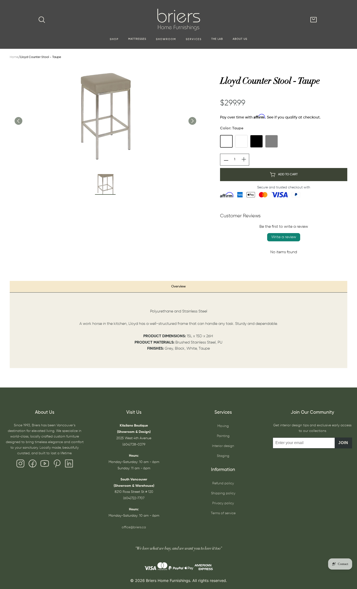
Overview (178, 286)
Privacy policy (223, 503)
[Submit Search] (41, 20)
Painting (223, 436)
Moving (223, 426)
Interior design (223, 446)
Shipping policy (223, 493)
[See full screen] (105, 115)
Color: (231, 128)
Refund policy (223, 483)
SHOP (114, 39)
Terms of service (223, 513)
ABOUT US (240, 39)
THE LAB (217, 39)
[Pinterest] (57, 465)
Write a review (283, 237)
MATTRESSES (137, 39)
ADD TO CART (288, 174)
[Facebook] (32, 465)
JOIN (343, 443)
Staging (223, 456)
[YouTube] (45, 465)
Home (14, 57)
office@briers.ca (134, 527)
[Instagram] (20, 465)
